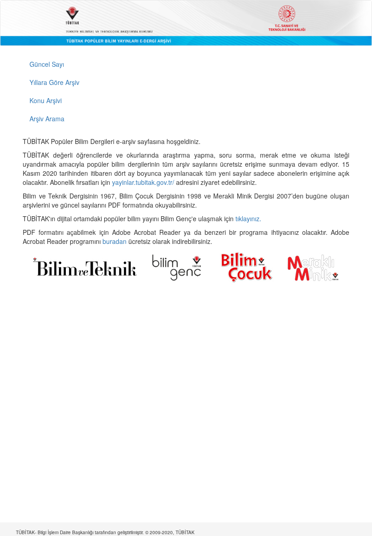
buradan (115, 241)
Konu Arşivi (45, 100)
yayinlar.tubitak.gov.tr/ (143, 182)
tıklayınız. (249, 218)
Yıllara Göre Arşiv (54, 82)
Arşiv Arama (46, 118)
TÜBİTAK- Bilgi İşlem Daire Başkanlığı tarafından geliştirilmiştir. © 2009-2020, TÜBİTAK (105, 532)
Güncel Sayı (46, 64)
